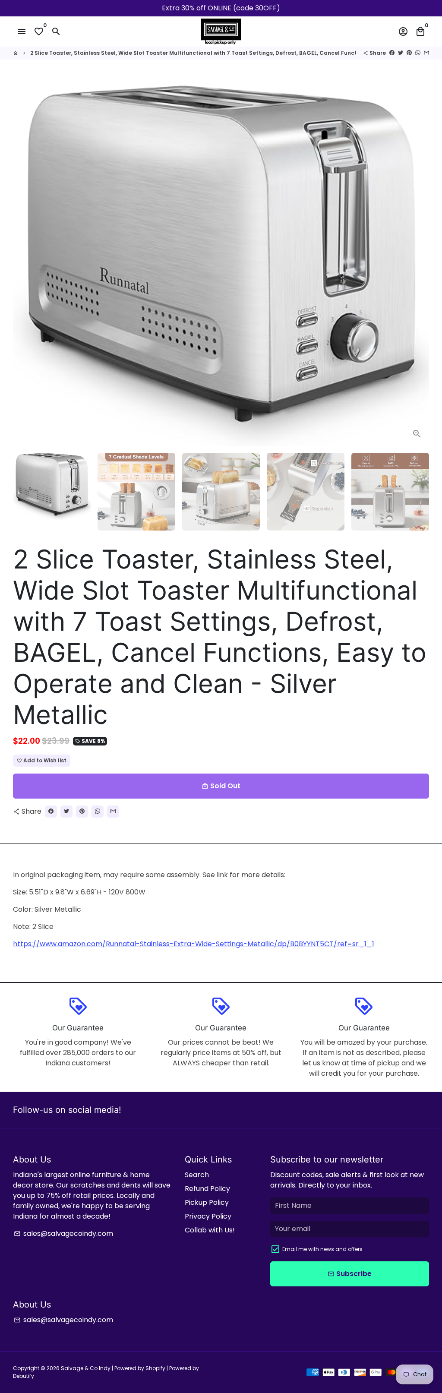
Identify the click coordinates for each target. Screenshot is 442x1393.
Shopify (155, 1368)
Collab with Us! (210, 1230)
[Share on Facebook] (392, 53)
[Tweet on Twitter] (400, 53)
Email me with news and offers (322, 1249)
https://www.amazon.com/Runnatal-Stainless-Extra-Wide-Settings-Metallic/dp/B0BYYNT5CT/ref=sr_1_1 (193, 944)
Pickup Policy (207, 1202)
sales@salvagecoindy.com (63, 1233)
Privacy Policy (208, 1216)
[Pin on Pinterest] (409, 53)
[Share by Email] (426, 53)
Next (417, 266)
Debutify (23, 1376)
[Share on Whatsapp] (417, 53)
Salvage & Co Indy (86, 1368)
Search (197, 1175)
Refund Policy (207, 1189)
